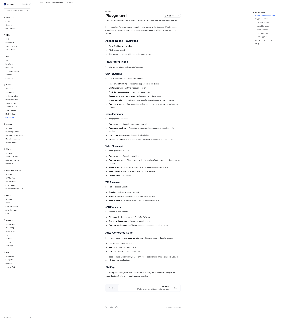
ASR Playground (262, 37)
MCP (48, 3)
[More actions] (179, 16)
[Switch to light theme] (26, 4)
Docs (41, 3)
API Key (258, 44)
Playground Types (262, 19)
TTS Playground (262, 33)
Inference (108, 11)
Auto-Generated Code (263, 40)
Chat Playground (263, 22)
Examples (69, 3)
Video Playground (263, 30)
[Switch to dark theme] (29, 4)
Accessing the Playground (265, 15)
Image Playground (263, 26)
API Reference (57, 3)
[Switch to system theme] (24, 4)
